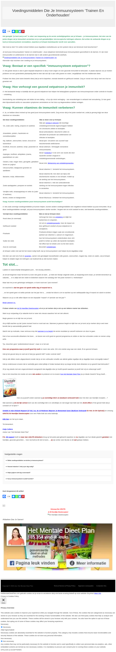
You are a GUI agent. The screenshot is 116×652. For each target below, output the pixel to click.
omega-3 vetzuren (52, 123)
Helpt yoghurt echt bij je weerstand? (18, 472)
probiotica (48, 153)
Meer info (97, 593)
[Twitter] (19, 31)
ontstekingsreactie (53, 223)
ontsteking (59, 217)
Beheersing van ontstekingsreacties (60, 163)
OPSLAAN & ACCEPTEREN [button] (11, 650)
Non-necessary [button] (6, 638)
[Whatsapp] (16, 31)
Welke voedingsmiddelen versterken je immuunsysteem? (25, 460)
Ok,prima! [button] (90, 593)
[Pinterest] (23, 31)
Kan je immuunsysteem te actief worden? (20, 478)
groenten (28, 256)
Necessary (7, 627)
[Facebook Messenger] (13, 31)
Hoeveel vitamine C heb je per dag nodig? (20, 466)
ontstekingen (51, 247)
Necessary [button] (4, 624)
